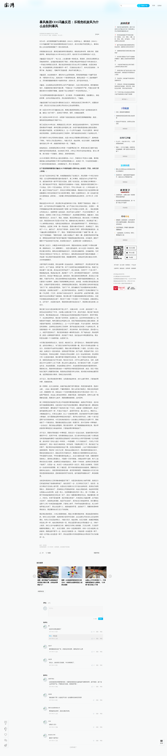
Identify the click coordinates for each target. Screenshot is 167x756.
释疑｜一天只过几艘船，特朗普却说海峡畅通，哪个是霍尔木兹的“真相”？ (125, 149)
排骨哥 (50, 694)
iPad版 (131, 257)
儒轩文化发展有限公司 (54, 707)
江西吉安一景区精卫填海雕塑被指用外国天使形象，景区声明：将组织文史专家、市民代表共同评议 (125, 86)
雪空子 (50, 646)
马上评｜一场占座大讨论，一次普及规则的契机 (125, 142)
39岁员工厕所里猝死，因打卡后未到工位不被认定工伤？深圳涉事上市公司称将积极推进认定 (125, 29)
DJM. (49, 721)
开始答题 (125, 207)
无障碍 (159, 5)
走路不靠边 (51, 678)
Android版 (132, 248)
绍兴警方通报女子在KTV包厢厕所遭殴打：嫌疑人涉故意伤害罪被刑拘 (125, 58)
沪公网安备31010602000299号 (121, 276)
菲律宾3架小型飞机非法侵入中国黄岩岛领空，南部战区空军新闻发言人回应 (125, 72)
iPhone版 (131, 252)
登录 (153, 5)
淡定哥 (50, 659)
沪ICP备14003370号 (118, 274)
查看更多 (125, 128)
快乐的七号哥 (51, 734)
